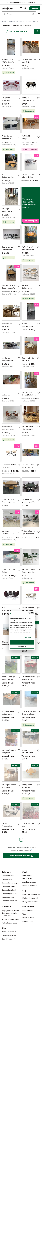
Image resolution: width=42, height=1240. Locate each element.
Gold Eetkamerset (8, 939)
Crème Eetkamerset (9, 935)
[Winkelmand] (21, 8)
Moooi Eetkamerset (29, 885)
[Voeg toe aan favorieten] (19, 60)
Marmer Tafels (27, 921)
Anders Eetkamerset (9, 923)
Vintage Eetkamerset (30, 901)
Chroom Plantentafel (9, 901)
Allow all (22, 641)
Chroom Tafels (30, 21)
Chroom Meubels (15, 21)
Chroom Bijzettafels (9, 893)
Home (4, 21)
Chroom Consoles (8, 897)
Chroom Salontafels (9, 890)
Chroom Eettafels (8, 886)
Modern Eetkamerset (30, 898)
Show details (28, 637)
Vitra (24, 914)
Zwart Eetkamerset (9, 932)
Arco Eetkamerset (29, 882)
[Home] (9, 8)
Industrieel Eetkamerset (31, 894)
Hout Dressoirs (27, 910)
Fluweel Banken (28, 917)
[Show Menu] (39, 14)
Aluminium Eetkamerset (10, 919)
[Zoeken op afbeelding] (33, 14)
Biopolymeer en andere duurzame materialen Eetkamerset (10, 913)
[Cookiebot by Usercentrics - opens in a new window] (28, 613)
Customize (21, 646)
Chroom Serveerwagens (10, 883)
